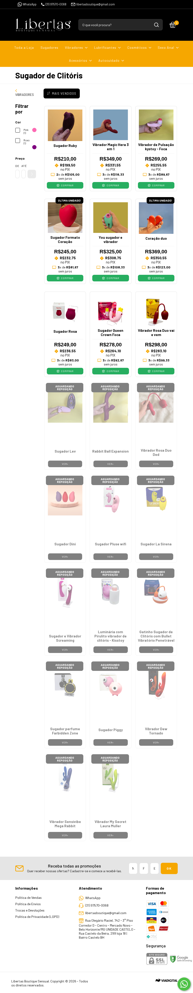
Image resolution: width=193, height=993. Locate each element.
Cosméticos (137, 47)
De (17, 165)
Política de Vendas (28, 898)
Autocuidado (109, 60)
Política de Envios (28, 904)
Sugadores (49, 47)
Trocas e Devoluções (29, 910)
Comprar (66, 185)
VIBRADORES (24, 95)
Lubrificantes (105, 47)
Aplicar (32, 174)
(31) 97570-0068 (55, 4)
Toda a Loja (24, 47)
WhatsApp (29, 4)
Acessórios (78, 60)
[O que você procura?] (156, 25)
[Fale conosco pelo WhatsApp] (184, 984)
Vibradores (74, 47)
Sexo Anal (166, 47)
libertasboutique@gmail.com (95, 4)
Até (23, 165)
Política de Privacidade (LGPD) (37, 917)
